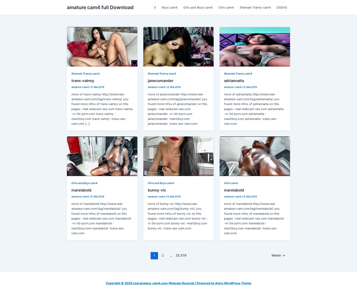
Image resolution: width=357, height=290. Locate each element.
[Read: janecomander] (178, 46)
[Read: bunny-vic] (178, 156)
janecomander (160, 80)
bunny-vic (157, 190)
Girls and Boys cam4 (198, 7)
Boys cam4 (169, 7)
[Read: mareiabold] (102, 156)
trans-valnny (82, 80)
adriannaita (234, 80)
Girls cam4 (226, 7)
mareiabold (81, 190)
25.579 (179, 255)
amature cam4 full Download (100, 7)
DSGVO (282, 7)
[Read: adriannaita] (255, 46)
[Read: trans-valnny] (102, 46)
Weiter (278, 255)
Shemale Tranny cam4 (255, 7)
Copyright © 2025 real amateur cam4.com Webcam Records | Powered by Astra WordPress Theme (178, 283)
